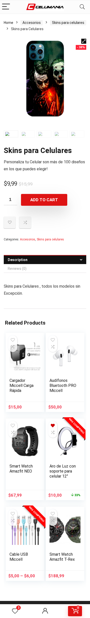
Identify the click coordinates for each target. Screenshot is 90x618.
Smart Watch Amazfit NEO (21, 469)
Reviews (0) (17, 269)
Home (8, 23)
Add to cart (44, 199)
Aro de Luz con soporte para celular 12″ (63, 471)
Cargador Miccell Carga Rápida (22, 385)
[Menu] (6, 7)
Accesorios (31, 23)
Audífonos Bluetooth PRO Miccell (63, 385)
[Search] (82, 7)
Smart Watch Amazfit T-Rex (62, 557)
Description (18, 260)
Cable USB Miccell (19, 557)
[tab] (45, 259)
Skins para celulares (68, 23)
